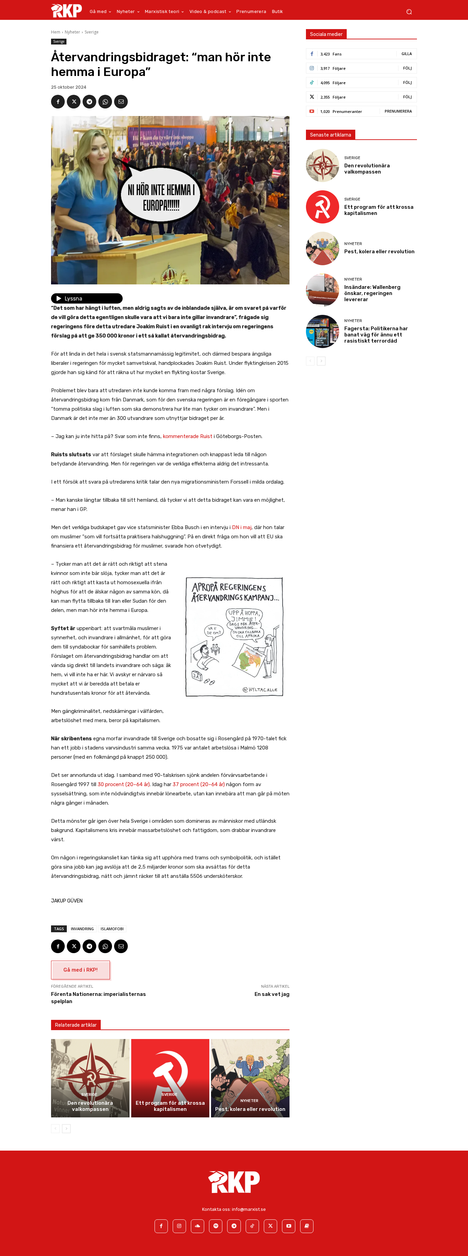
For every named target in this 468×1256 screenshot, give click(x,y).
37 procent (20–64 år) (199, 784)
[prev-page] (55, 1128)
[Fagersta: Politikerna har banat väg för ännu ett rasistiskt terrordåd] (322, 331)
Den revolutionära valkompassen (90, 1106)
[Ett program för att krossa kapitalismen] (170, 1078)
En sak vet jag (272, 994)
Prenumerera (398, 111)
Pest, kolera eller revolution (250, 1109)
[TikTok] (252, 1226)
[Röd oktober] (306, 1226)
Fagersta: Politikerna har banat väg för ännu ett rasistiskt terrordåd (376, 334)
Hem (55, 32)
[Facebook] (58, 101)
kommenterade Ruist (187, 436)
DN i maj (241, 527)
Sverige (92, 32)
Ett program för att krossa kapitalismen (170, 1106)
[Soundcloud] (197, 1226)
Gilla (407, 53)
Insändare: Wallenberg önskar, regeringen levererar (372, 293)
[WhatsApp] (105, 101)
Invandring (82, 928)
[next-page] (66, 1128)
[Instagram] (179, 1226)
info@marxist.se (249, 1209)
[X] (74, 101)
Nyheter (72, 32)
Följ (407, 68)
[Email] (121, 101)
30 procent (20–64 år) (124, 784)
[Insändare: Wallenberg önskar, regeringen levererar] (322, 290)
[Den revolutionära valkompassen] (90, 1078)
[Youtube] (288, 1226)
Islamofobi (112, 928)
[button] (409, 12)
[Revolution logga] (66, 10)
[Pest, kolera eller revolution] (250, 1078)
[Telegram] (89, 101)
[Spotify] (215, 1226)
